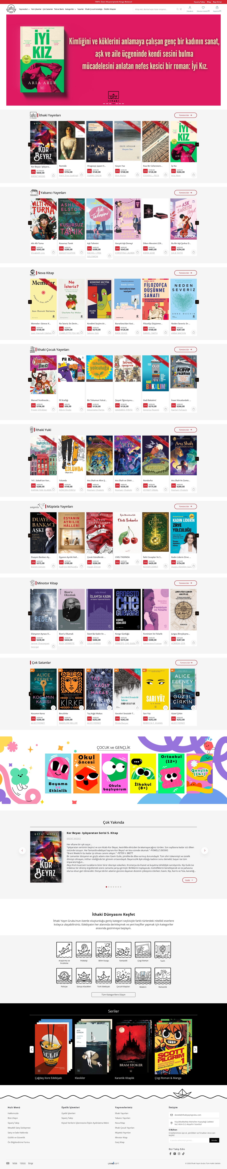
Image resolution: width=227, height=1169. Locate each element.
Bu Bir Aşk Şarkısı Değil (181, 243)
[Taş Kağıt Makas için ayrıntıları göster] (99, 690)
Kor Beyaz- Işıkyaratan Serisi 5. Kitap (41, 166)
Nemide (63, 166)
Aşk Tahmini (93, 243)
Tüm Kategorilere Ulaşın (113, 994)
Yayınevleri (23, 9)
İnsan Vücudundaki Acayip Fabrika (181, 400)
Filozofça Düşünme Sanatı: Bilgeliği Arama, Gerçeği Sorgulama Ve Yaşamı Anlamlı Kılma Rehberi (153, 323)
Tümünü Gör (184, 115)
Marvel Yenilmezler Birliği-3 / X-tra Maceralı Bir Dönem (41, 400)
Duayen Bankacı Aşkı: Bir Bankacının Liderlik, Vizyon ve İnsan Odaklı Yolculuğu (41, 557)
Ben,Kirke (63, 713)
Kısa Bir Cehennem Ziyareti (153, 166)
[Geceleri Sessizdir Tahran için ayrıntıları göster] (127, 690)
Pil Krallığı (63, 400)
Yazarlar (80, 9)
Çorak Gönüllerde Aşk (97, 557)
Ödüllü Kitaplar (110, 9)
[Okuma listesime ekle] (54, 125)
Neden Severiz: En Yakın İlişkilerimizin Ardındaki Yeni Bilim (181, 323)
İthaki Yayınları (121, 1113)
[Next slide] (197, 145)
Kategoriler (69, 9)
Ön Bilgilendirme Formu (19, 1142)
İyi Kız (174, 166)
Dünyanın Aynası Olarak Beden (41, 634)
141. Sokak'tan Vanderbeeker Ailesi (41, 480)
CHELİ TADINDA (122, 557)
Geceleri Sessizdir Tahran (125, 713)
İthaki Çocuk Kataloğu (93, 9)
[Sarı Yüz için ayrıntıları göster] (155, 690)
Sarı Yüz (147, 713)
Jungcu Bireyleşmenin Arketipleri (181, 634)
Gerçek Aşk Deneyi (124, 243)
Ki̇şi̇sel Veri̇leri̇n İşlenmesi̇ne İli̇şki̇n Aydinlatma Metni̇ (85, 1123)
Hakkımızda (13, 1113)
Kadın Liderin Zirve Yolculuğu (181, 557)
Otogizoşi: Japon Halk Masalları (97, 166)
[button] (104, 103)
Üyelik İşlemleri (68, 1113)
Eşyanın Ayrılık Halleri (69, 557)
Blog (209, 2)
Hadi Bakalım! (149, 400)
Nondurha (148, 480)
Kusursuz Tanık (66, 243)
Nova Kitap (120, 1123)
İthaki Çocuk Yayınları (124, 1127)
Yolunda (63, 480)
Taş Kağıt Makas (94, 713)
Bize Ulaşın (13, 1118)
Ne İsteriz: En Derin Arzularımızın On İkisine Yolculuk (69, 323)
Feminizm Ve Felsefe (152, 634)
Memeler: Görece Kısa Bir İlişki (41, 323)
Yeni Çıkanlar (36, 9)
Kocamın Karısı (38, 713)
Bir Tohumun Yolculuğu (97, 400)
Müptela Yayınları (123, 1132)
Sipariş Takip (199, 2)
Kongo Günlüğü (122, 634)
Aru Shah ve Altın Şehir (97, 480)
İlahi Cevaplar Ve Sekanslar (153, 557)
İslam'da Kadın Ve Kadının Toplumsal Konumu (97, 634)
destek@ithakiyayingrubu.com (188, 1115)
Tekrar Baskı (59, 9)
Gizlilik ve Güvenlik (16, 1137)
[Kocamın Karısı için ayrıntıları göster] (43, 690)
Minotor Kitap (121, 1137)
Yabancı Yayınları (122, 1118)
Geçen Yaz (120, 166)
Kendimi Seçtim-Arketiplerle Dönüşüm (97, 323)
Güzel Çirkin (176, 713)
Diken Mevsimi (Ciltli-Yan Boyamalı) (153, 243)
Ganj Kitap (119, 1142)
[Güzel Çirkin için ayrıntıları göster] (183, 690)
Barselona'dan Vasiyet (125, 323)
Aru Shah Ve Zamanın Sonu (181, 480)
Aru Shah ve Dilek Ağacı (125, 480)
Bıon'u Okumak (66, 634)
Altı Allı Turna (37, 243)
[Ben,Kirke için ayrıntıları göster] (71, 690)
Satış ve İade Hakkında (18, 1132)
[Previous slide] (30, 145)
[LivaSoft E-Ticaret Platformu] (113, 1163)
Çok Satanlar (48, 9)
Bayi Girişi (217, 2)
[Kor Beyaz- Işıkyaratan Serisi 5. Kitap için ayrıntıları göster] (45, 857)
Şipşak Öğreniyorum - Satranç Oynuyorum (125, 400)
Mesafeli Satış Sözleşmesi (19, 1127)
